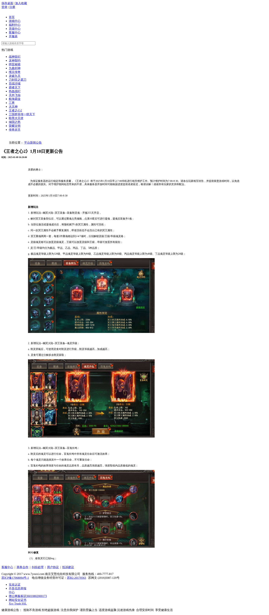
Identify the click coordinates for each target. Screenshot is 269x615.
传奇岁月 (14, 129)
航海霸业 (14, 98)
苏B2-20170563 (76, 577)
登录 (4, 7)
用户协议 (53, 567)
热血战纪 (14, 91)
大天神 (13, 106)
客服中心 (14, 32)
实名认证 (14, 584)
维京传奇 (14, 72)
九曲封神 (14, 68)
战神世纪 (14, 56)
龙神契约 (14, 60)
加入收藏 (21, 3)
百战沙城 (14, 83)
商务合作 (22, 567)
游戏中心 (14, 20)
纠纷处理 (38, 567)
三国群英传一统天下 (22, 114)
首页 (12, 17)
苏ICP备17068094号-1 (15, 577)
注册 (12, 7)
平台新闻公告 (33, 142)
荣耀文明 (14, 125)
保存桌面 (7, 3)
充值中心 (14, 28)
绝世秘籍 (14, 64)
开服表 (13, 36)
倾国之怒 (14, 121)
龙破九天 (14, 75)
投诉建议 (68, 567)
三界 (12, 102)
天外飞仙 (14, 95)
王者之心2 (15, 110)
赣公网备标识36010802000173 (28, 596)
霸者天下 (14, 87)
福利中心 (14, 24)
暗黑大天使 (16, 118)
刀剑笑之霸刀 (17, 79)
